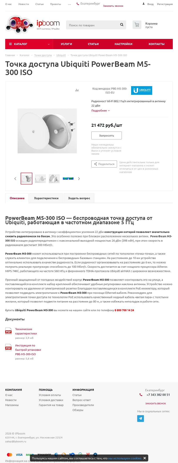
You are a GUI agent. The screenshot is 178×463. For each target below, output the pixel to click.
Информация (83, 389)
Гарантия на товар (51, 405)
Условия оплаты (50, 395)
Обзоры (78, 410)
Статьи (93, 44)
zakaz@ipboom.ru (16, 441)
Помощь (46, 389)
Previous (15, 179)
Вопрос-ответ (82, 400)
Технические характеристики (26, 331)
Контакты (157, 44)
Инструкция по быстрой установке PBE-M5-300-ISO (28, 349)
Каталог (20, 44)
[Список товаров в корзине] (145, 27)
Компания (13, 389)
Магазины (12, 405)
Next (79, 179)
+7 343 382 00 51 (157, 395)
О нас (9, 395)
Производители (83, 405)
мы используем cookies (124, 458)
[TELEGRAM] (140, 418)
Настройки (123, 44)
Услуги (66, 44)
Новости (10, 400)
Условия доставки (51, 400)
